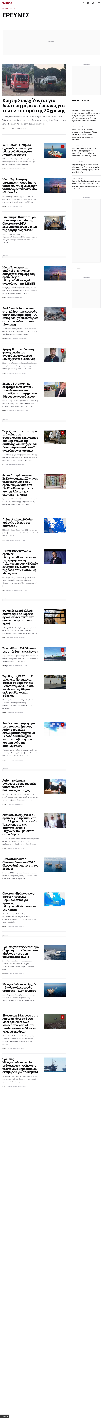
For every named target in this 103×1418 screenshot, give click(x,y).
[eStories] (93, 3)
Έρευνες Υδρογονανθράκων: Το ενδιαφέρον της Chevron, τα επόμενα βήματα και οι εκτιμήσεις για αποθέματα (20, 1065)
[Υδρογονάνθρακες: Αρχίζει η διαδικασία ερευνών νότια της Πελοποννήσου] (55, 994)
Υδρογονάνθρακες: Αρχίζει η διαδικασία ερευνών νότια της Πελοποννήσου (20, 987)
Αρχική (5, 8)
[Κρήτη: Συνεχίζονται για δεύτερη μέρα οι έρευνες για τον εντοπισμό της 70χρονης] (34, 81)
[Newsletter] (88, 3)
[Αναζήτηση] (83, 3)
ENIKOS (7, 3)
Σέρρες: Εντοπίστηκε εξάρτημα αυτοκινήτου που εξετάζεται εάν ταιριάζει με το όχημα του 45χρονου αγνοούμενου (19, 390)
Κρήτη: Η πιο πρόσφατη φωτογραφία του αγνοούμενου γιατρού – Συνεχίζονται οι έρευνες (18, 354)
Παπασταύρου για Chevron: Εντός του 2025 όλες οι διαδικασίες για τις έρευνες (20, 863)
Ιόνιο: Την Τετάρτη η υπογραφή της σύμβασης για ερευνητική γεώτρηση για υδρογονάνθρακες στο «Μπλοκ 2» (19, 186)
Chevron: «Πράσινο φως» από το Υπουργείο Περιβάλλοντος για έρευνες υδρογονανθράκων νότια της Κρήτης (19, 901)
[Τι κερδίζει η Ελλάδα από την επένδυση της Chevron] (55, 657)
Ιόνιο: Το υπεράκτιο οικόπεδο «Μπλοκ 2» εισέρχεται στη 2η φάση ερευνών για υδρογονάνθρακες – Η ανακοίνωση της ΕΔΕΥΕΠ (18, 275)
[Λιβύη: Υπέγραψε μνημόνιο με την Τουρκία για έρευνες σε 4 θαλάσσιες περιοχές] (55, 792)
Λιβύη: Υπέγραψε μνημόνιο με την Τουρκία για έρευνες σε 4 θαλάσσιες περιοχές (19, 785)
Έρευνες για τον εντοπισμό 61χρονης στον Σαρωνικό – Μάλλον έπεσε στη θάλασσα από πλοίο (20, 951)
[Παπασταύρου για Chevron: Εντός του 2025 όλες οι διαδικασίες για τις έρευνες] (55, 870)
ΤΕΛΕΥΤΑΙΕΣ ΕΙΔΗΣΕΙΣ (80, 101)
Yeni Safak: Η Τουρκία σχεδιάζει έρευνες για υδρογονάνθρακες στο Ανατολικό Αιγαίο (17, 149)
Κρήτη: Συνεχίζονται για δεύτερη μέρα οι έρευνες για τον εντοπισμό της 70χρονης (33, 105)
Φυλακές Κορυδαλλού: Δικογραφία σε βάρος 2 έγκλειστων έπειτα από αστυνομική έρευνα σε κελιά (18, 617)
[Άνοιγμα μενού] (99, 3)
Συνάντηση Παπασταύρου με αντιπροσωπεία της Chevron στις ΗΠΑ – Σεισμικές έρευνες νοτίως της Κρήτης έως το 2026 (19, 223)
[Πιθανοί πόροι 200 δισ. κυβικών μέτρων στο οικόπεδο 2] (55, 529)
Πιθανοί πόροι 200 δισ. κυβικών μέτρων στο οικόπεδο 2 (17, 523)
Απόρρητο (5, 1416)
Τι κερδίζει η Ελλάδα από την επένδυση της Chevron (20, 650)
